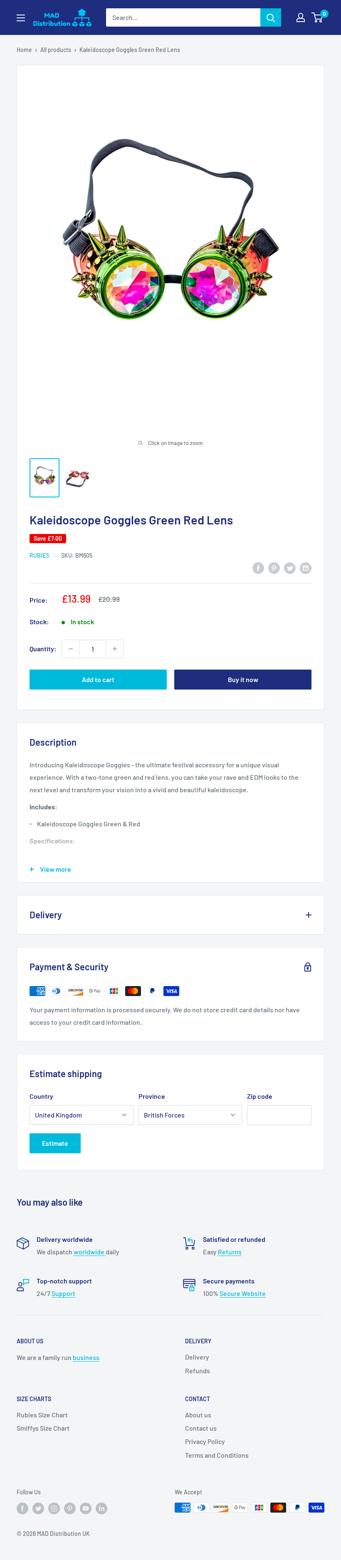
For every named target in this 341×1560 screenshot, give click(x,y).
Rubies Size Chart (42, 1415)
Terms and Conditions (217, 1455)
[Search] (270, 17)
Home (24, 49)
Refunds (197, 1371)
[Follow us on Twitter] (38, 1508)
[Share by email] (305, 567)
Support (63, 1293)
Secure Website (243, 1293)
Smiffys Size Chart (43, 1428)
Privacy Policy (205, 1441)
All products (55, 49)
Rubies (39, 555)
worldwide (90, 1252)
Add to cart (98, 679)
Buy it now (243, 679)
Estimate (55, 1143)
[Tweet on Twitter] (290, 567)
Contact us (201, 1428)
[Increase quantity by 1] (115, 649)
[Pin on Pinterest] (274, 567)
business (86, 1357)
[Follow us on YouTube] (85, 1508)
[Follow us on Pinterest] (70, 1508)
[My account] (301, 17)
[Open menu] (21, 18)
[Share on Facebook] (258, 567)
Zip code (259, 1096)
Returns (230, 1252)
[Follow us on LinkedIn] (101, 1508)
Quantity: (43, 649)
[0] (317, 17)
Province (151, 1096)
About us (198, 1415)
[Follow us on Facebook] (22, 1508)
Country (41, 1096)
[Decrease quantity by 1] (70, 649)
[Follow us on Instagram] (54, 1508)
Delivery (197, 1357)
